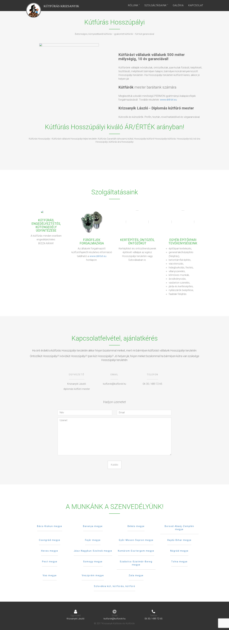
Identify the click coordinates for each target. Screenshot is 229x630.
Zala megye (136, 575)
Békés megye (136, 526)
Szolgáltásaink (155, 5)
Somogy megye (93, 561)
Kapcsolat (195, 5)
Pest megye (49, 561)
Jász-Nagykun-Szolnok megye (93, 551)
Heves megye (49, 551)
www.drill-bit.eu (168, 99)
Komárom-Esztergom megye (136, 551)
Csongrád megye (49, 540)
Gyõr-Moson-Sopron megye (136, 540)
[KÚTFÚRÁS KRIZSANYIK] (33, 5)
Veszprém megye (93, 575)
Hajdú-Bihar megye (179, 540)
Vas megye (50, 575)
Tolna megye (179, 561)
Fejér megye (93, 540)
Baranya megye (93, 526)
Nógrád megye (179, 551)
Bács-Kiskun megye (49, 526)
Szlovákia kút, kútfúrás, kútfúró (114, 586)
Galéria (178, 5)
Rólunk (133, 5)
